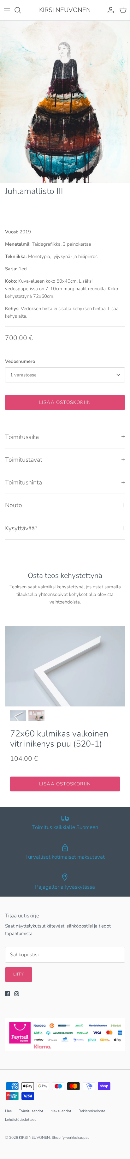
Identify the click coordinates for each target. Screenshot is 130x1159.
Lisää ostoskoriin (65, 402)
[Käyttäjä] (109, 10)
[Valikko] (7, 10)
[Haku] (21, 10)
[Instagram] (16, 993)
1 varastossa (23, 375)
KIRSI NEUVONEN (34, 1137)
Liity (18, 974)
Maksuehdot (60, 1111)
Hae (8, 1111)
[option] (65, 102)
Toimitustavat (23, 459)
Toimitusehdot (31, 1111)
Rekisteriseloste (92, 1111)
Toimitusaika (22, 437)
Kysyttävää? (21, 528)
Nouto (13, 505)
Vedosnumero (20, 361)
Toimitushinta (23, 482)
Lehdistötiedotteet (20, 1119)
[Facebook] (7, 993)
